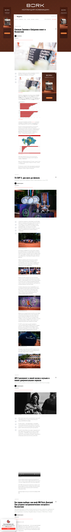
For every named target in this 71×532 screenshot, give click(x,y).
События (28, 19)
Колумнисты (21, 19)
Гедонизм (32, 19)
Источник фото (20, 92)
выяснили (33, 121)
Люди (25, 19)
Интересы (37, 19)
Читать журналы (54, 19)
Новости (16, 19)
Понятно (8, 528)
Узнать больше (9, 526)
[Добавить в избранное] (55, 28)
